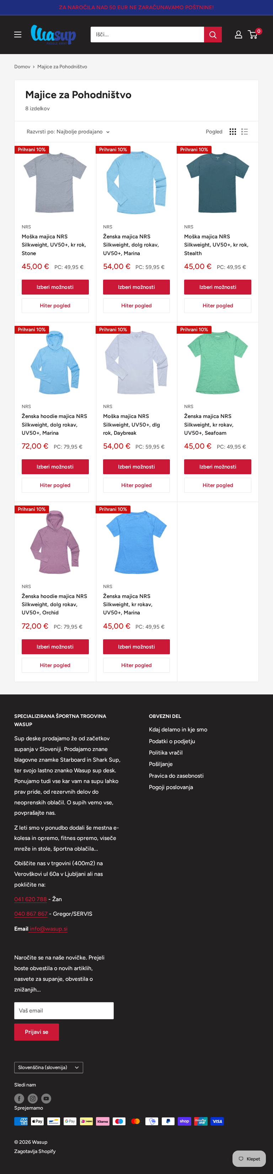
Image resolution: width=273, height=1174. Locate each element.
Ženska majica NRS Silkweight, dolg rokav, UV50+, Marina (131, 245)
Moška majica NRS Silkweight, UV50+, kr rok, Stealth (216, 245)
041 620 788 (30, 899)
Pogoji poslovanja (171, 787)
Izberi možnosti (55, 287)
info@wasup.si (48, 928)
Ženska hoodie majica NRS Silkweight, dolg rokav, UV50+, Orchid (54, 604)
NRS (26, 226)
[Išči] (213, 34)
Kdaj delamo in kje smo (178, 729)
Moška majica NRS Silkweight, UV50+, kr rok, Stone (54, 245)
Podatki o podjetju (172, 741)
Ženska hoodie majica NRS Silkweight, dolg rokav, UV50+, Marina (54, 424)
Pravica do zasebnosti (176, 775)
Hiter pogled (55, 305)
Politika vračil (166, 752)
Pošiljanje (161, 764)
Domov (22, 67)
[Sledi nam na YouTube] (46, 1099)
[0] (252, 34)
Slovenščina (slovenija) (42, 1067)
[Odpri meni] (17, 34)
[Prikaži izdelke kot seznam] (244, 131)
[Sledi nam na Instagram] (33, 1099)
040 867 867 (31, 913)
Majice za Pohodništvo (62, 67)
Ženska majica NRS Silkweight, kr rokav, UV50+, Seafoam (209, 424)
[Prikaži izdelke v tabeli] (233, 131)
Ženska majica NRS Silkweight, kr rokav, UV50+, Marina (127, 604)
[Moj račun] (238, 34)
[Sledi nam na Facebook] (19, 1099)
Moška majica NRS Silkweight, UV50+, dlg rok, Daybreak (131, 424)
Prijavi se (36, 1031)
